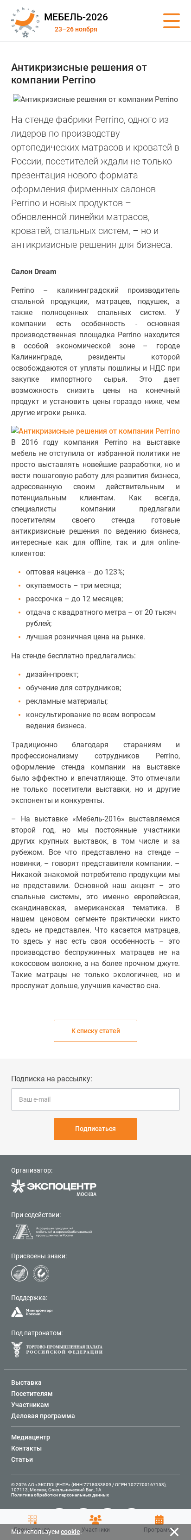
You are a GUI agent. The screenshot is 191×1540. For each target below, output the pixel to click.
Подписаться (95, 1128)
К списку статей (95, 1031)
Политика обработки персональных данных (60, 1494)
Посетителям (32, 1393)
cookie (70, 1531)
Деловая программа (43, 1416)
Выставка (26, 1382)
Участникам (30, 1404)
